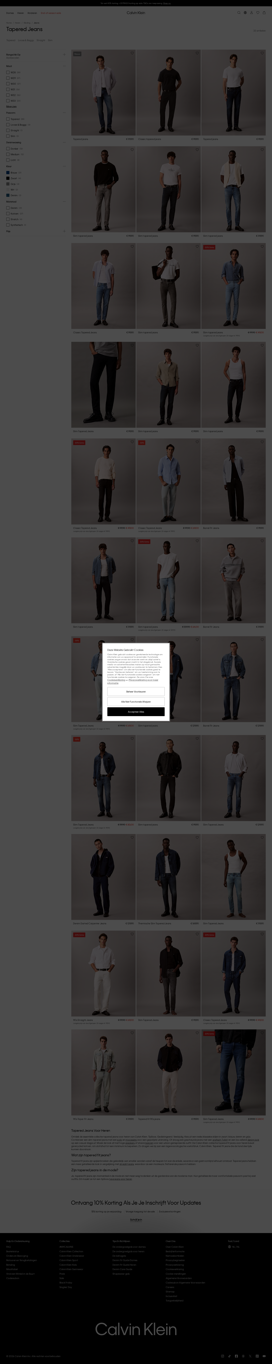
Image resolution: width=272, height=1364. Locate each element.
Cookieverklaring (116, 679)
